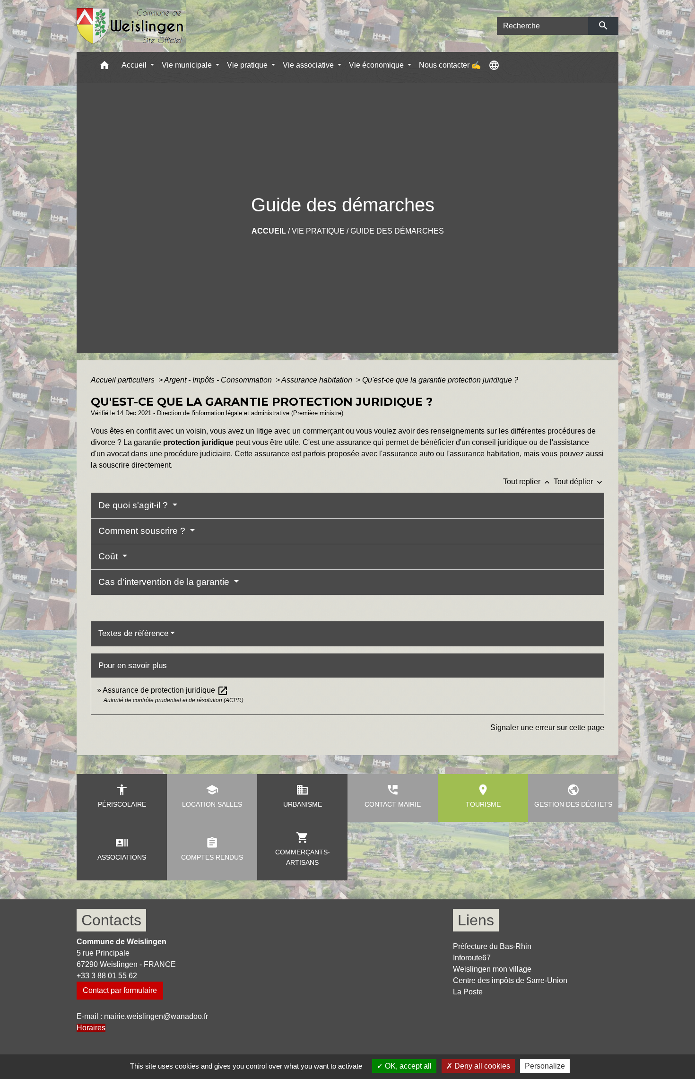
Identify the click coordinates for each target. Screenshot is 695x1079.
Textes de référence (133, 633)
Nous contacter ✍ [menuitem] (450, 65)
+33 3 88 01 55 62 (107, 976)
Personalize (545, 1066)
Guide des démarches (397, 231)
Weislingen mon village (492, 969)
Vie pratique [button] (248, 65)
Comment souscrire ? (143, 531)
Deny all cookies (481, 1066)
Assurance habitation (317, 380)
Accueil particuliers (123, 380)
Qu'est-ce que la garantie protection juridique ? (440, 380)
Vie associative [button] (309, 65)
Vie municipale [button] (188, 65)
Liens (476, 920)
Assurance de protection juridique (165, 690)
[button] (104, 67)
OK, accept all (407, 1066)
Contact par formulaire (120, 990)
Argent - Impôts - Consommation (219, 380)
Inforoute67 (472, 958)
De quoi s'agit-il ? (134, 505)
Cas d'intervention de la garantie (165, 582)
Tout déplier (579, 482)
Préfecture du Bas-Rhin (492, 946)
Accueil (269, 231)
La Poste (468, 992)
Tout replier (527, 482)
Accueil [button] (135, 65)
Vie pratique (318, 231)
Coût (109, 556)
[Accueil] (130, 26)
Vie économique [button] (377, 65)
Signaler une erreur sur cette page (547, 727)
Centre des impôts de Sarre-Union (510, 980)
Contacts (111, 920)
